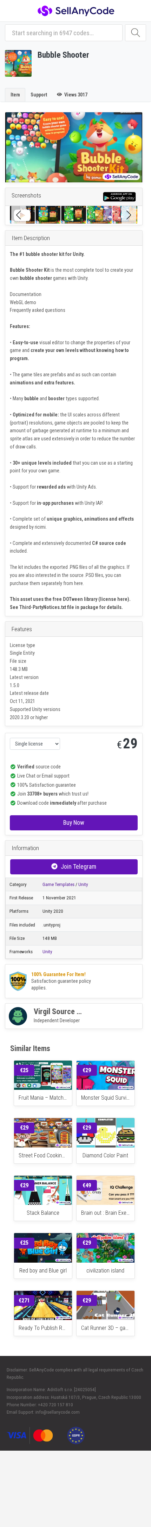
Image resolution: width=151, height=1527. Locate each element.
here (78, 583)
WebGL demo (23, 302)
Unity (83, 884)
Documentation (25, 294)
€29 (87, 1070)
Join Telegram (78, 866)
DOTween (73, 599)
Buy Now (73, 822)
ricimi (40, 527)
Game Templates (58, 884)
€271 (24, 1300)
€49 (87, 1185)
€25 (24, 1070)
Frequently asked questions (37, 310)
